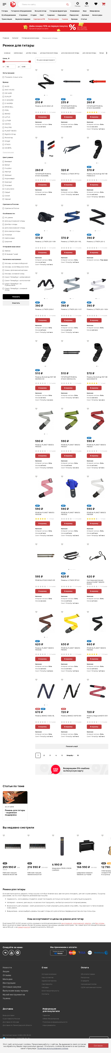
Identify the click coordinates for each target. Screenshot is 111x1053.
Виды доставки (8, 1015)
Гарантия (46, 1015)
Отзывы (7, 975)
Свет (42, 15)
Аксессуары (97, 15)
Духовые (85, 15)
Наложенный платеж (89, 984)
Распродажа (53, 19)
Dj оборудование (9, 15)
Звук (85, 11)
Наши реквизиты (49, 1025)
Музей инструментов (14, 994)
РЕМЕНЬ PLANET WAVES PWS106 (44, 513)
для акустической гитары (49, 53)
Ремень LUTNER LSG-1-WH (97, 309)
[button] (4, 53)
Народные (62, 15)
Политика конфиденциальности (55, 1022)
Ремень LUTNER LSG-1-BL (71, 242)
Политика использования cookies (52, 1048)
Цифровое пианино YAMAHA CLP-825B (85, 874)
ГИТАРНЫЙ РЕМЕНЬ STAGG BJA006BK (69, 107)
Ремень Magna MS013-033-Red (97, 717)
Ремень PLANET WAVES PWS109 (44, 649)
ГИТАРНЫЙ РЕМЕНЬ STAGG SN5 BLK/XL (69, 378)
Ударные (51, 15)
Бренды (74, 19)
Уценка (65, 19)
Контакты (45, 994)
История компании (49, 974)
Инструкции (9, 983)
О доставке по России (11, 1019)
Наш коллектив (47, 977)
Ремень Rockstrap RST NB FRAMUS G (97, 175)
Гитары (5, 11)
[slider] (4, 62)
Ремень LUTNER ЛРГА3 (70, 580)
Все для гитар (40, 11)
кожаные (7, 53)
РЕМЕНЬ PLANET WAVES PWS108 (96, 513)
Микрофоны (95, 11)
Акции (6, 971)
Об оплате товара (88, 974)
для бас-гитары (31, 53)
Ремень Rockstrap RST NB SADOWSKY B (97, 378)
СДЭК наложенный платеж (91, 987)
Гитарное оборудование (21, 11)
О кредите (85, 981)
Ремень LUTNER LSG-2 (96, 242)
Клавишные (74, 11)
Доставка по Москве (11, 1022)
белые (102, 53)
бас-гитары (99, 923)
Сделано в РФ (39, 19)
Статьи (84, 19)
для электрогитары (89, 53)
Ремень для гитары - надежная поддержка (15, 812)
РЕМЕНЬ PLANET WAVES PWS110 (70, 649)
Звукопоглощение (22, 19)
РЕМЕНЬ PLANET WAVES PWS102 (70, 513)
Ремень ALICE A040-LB (44, 106)
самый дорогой (24, 927)
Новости (7, 967)
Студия (34, 15)
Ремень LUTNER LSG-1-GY (71, 309)
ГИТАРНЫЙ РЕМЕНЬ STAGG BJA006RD (95, 107)
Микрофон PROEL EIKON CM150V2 (61, 869)
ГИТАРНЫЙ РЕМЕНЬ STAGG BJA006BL (43, 175)
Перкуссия (74, 15)
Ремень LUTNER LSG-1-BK (45, 242)
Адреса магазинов (49, 981)
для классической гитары (70, 53)
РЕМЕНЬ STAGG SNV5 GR (45, 580)
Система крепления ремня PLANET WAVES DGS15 (95, 582)
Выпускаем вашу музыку (15, 990)
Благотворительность (50, 991)
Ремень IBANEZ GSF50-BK (71, 716)
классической (78, 923)
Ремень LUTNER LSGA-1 (44, 309)
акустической (66, 923)
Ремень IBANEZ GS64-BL (45, 716)
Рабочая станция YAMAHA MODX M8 (10, 874)
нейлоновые (18, 53)
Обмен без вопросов (51, 1019)
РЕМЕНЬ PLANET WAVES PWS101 (96, 446)
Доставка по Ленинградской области (17, 1025)
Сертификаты (47, 984)
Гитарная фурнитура (58, 11)
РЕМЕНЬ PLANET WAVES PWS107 (70, 446)
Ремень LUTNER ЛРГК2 (70, 174)
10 (78, 755)
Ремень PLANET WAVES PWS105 (44, 446)
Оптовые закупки (12, 987)
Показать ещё (72, 746)
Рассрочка (85, 977)
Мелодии (7, 979)
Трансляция (7, 19)
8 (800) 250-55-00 (24, 1035)
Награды (45, 987)
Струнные (23, 15)
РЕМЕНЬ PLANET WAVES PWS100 (96, 649)
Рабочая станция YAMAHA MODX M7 (34, 874)
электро (88, 923)
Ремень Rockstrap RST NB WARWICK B (45, 378)
